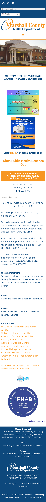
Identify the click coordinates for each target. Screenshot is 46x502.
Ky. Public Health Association (16, 352)
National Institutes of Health (15, 333)
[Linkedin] (13, 3)
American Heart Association (15, 346)
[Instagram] (8, 3)
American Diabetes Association (17, 336)
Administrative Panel (33, 497)
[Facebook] (3, 3)
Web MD (5, 359)
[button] (23, 35)
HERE (13, 152)
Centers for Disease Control (15, 342)
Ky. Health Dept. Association (16, 349)
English (7, 14)
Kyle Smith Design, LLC (14, 497)
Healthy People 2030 (11, 339)
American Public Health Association (19, 355)
